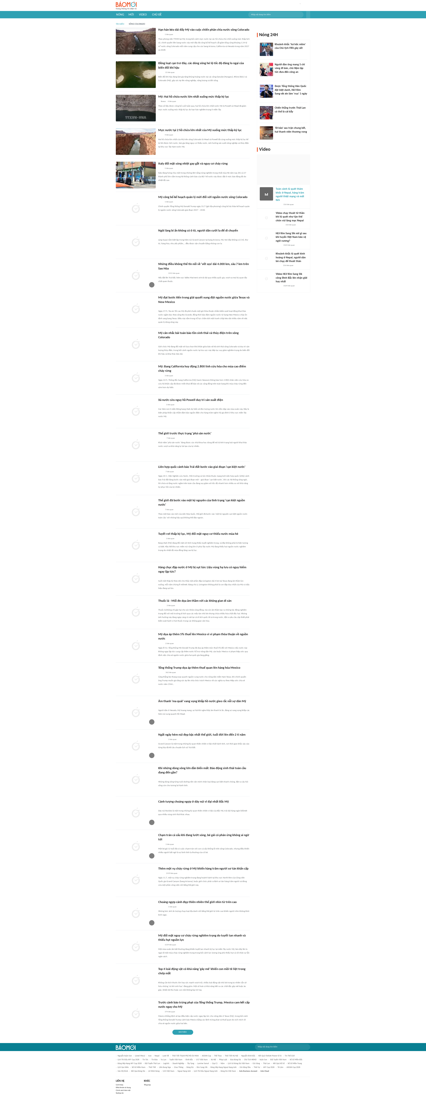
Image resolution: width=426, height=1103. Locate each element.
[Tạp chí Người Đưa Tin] (161, 236)
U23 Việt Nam (168, 1071)
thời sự (257, 1067)
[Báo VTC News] (162, 778)
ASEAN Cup (206, 1056)
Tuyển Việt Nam (175, 1060)
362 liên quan (171, 672)
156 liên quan (288, 205)
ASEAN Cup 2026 (293, 1067)
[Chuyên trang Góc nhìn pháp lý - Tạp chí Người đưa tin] (277, 76)
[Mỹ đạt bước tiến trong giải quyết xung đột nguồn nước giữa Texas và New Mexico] (136, 309)
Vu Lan (163, 1060)
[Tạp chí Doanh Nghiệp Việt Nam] (161, 978)
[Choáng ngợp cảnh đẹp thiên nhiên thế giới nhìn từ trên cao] (136, 913)
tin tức (145, 1060)
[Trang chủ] (126, 5)
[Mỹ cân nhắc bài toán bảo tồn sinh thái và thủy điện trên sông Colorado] (136, 344)
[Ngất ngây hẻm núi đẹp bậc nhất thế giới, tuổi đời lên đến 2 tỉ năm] (136, 746)
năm (223, 1064)
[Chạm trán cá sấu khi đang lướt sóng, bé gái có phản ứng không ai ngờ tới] (136, 846)
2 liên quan (171, 606)
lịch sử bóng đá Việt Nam (238, 1064)
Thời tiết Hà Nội (231, 1056)
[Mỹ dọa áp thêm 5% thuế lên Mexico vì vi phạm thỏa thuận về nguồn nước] (136, 645)
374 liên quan (170, 1012)
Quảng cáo (120, 1093)
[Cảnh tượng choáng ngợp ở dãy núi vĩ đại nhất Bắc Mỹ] (136, 813)
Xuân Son (263, 1060)
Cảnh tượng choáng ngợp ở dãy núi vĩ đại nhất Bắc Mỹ (193, 801)
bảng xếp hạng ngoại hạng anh (223, 1067)
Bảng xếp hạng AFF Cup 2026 (130, 1064)
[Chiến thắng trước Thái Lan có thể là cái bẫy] (266, 112)
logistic (166, 1064)
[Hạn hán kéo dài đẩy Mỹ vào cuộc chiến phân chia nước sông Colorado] (136, 41)
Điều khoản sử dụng (123, 1088)
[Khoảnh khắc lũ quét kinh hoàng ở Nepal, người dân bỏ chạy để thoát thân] (266, 258)
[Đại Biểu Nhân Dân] (160, 644)
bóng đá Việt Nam (228, 1071)
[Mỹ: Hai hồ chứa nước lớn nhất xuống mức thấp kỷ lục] (136, 108)
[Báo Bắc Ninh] (161, 606)
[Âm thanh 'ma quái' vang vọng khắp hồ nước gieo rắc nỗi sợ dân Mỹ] (136, 712)
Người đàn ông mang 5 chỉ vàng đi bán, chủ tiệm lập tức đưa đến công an (290, 68)
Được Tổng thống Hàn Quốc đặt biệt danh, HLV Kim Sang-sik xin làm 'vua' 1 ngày (291, 90)
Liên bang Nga (165, 1067)
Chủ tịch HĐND (250, 1060)
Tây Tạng (190, 1064)
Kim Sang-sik (202, 1067)
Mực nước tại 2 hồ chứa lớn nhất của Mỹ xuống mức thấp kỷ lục (200, 130)
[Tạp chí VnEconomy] (161, 673)
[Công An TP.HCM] (160, 510)
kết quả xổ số (279, 1064)
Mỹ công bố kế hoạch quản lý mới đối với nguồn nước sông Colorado (202, 197)
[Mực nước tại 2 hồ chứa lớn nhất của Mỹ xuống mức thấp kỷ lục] (136, 141)
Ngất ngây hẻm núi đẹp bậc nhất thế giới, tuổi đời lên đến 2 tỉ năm (201, 734)
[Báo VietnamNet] (278, 205)
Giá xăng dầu (245, 1067)
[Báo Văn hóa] (161, 405)
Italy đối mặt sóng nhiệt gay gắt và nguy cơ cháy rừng (193, 163)
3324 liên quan (289, 245)
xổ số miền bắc (296, 1060)
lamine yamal (203, 1064)
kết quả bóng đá (138, 1071)
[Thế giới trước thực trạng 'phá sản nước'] (136, 445)
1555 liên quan (174, 273)
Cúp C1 (214, 1064)
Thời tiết (152, 1067)
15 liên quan (170, 72)
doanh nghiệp (178, 1064)
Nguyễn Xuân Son (125, 1056)
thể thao (218, 1056)
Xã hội (213, 1060)
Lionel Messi (140, 1056)
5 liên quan (169, 168)
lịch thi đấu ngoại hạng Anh (205, 1071)
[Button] (308, 14)
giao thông (178, 1067)
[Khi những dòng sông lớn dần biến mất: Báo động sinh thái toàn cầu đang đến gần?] (136, 779)
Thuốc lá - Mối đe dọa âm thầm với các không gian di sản (194, 601)
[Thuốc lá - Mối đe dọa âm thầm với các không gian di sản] (136, 612)
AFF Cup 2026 (268, 1067)
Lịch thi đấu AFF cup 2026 (128, 1060)
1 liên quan (169, 34)
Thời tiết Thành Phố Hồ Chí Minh (185, 1056)
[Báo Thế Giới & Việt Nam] (160, 73)
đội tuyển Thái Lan (152, 1064)
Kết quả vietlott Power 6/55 (270, 1056)
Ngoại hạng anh (184, 1071)
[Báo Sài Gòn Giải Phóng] (161, 438)
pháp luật (223, 1060)
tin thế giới (290, 1056)
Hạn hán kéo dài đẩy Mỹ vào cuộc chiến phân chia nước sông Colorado (203, 29)
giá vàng (256, 1064)
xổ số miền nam (138, 1067)
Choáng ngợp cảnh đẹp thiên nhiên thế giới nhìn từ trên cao (197, 902)
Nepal (157, 1056)
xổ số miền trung (295, 1064)
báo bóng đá (235, 1060)
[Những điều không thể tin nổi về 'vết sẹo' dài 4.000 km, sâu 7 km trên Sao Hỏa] (136, 275)
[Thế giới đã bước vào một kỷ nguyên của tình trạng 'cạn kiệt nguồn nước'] (136, 511)
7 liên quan (171, 438)
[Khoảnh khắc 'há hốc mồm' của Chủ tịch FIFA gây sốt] (266, 49)
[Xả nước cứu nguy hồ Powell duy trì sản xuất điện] (136, 411)
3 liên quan (169, 376)
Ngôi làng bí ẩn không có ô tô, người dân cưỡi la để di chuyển (198, 230)
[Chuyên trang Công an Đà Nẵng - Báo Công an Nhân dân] (161, 472)
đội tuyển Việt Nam (278, 1060)
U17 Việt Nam (202, 1060)
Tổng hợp (147, 1085)
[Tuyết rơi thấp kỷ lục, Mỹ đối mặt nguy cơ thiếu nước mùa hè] (136, 545)
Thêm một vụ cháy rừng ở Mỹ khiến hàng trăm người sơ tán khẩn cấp (203, 868)
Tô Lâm (280, 1067)
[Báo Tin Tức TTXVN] (160, 35)
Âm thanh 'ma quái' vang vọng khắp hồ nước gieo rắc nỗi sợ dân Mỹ (202, 701)
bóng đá (190, 1067)
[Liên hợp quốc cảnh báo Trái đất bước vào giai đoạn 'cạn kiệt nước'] (136, 478)
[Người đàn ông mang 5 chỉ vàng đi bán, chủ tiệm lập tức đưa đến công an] (266, 69)
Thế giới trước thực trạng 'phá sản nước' (184, 433)
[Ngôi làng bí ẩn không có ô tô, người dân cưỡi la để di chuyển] (136, 242)
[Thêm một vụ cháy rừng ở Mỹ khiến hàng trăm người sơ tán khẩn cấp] (136, 880)
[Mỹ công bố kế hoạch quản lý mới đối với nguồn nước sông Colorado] (136, 208)
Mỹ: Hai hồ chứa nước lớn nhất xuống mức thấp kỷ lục (193, 96)
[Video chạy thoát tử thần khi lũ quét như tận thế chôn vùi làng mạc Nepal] (266, 218)
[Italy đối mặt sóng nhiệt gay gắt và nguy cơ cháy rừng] (136, 175)
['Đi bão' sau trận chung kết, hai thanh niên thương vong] (266, 133)
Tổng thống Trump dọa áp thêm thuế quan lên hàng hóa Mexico (199, 667)
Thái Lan (266, 1064)
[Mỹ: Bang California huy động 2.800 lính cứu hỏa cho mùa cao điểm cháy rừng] (136, 378)
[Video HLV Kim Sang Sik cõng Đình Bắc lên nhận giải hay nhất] (266, 279)
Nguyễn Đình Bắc (248, 1056)
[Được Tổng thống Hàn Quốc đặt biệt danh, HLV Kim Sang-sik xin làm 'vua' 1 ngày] (266, 91)
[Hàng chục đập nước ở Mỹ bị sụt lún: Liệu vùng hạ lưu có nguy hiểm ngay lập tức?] (136, 578)
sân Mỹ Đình (123, 1071)
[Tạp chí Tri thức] (277, 53)
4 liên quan (172, 101)
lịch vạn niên (123, 1067)
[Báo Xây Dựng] (278, 136)
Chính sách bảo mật (123, 1090)
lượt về (166, 1056)
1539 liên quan (171, 873)
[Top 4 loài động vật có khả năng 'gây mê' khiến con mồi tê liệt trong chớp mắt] (136, 980)
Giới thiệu (119, 1085)
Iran (149, 1056)
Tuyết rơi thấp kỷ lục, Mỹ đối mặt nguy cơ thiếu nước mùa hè (198, 534)
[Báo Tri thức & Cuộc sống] (162, 273)
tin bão (154, 1060)
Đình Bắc (189, 1060)
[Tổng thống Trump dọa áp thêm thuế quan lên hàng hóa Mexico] (136, 679)
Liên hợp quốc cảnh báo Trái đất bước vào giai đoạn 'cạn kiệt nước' (201, 467)
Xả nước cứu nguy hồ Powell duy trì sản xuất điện (190, 400)
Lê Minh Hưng (154, 1071)
